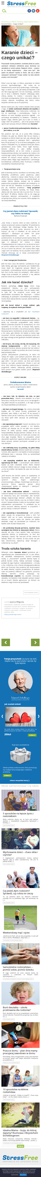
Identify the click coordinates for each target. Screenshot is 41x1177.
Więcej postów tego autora (12, 614)
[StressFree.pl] (17, 4)
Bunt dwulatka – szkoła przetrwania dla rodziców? (17, 1009)
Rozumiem (23, 1174)
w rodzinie (7, 940)
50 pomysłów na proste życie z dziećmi (18, 605)
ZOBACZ (32, 735)
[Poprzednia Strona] (5, 642)
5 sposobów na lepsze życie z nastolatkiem (18, 815)
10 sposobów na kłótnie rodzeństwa (15, 1091)
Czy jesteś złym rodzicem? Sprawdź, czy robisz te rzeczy (20, 212)
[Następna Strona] (35, 642)
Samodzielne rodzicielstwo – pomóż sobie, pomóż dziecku (18, 968)
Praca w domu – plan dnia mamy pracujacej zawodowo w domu (20, 1052)
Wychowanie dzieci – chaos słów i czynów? (20, 853)
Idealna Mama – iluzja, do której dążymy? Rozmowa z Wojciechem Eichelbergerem (20, 1133)
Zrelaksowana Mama (20, 382)
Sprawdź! (20, 389)
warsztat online (16, 979)
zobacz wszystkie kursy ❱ (20, 780)
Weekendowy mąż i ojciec (16, 932)
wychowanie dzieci (31, 592)
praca (5, 1062)
